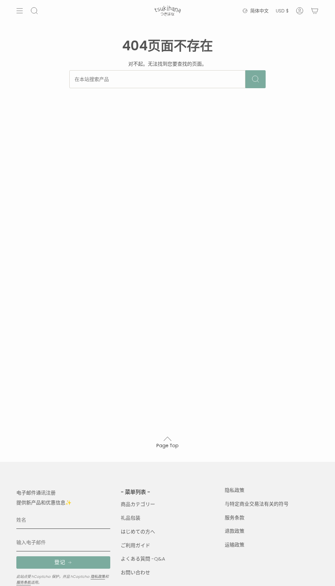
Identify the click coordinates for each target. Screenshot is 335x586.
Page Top (167, 445)
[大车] (314, 10)
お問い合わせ (135, 572)
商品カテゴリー (138, 504)
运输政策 (234, 544)
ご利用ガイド (135, 545)
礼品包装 (130, 517)
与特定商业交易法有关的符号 (257, 503)
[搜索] (255, 79)
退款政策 (234, 531)
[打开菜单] (19, 10)
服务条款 (23, 582)
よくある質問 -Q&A (143, 558)
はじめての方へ (138, 531)
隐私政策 (98, 576)
